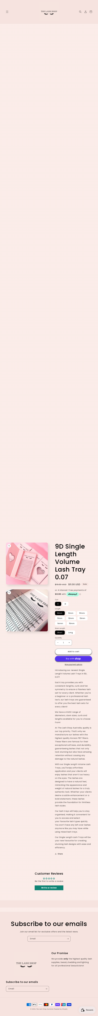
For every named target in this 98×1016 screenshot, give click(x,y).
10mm (82, 613)
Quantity (58, 638)
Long (70, 632)
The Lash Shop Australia (44, 1009)
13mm (82, 618)
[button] (7, 11)
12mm (71, 618)
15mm (72, 623)
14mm (60, 623)
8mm (59, 613)
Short (59, 632)
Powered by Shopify (61, 1009)
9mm (70, 613)
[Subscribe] (67, 939)
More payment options (73, 664)
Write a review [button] (49, 887)
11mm (59, 618)
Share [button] (60, 854)
